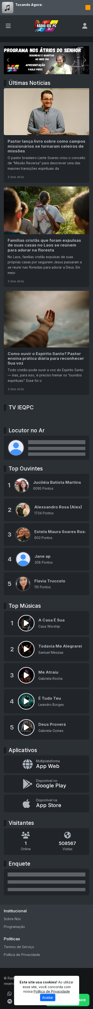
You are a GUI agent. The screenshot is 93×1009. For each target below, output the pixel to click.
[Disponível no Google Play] (46, 784)
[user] (84, 26)
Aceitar (47, 997)
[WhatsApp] (9, 994)
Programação (14, 927)
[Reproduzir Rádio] (87, 7)
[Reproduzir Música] (26, 623)
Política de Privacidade (22, 955)
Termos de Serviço (19, 947)
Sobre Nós (12, 919)
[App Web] (46, 764)
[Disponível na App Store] (46, 803)
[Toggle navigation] (8, 26)
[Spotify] (9, 1001)
